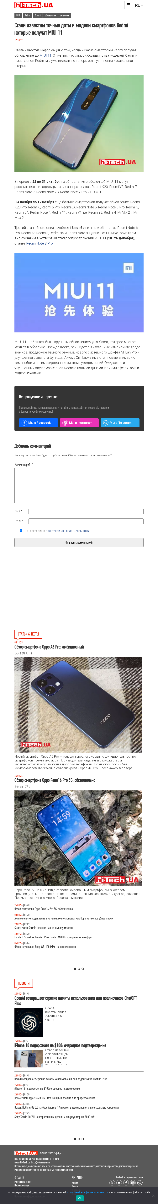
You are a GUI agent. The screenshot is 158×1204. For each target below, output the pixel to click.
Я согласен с (58, 531)
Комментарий (23, 464)
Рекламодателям (22, 1182)
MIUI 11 (45, 55)
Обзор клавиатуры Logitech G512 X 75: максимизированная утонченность (55, 928)
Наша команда (21, 1185)
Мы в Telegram (121, 423)
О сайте (19, 1177)
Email (18, 521)
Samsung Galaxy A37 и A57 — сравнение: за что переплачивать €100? (53, 947)
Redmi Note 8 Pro (39, 243)
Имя (18, 511)
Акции (75, 1182)
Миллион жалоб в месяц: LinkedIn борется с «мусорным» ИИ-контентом (55, 1117)
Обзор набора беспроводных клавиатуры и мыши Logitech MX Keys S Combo (57, 909)
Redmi (27, 15)
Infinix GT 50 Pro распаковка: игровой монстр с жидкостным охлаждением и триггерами (64, 937)
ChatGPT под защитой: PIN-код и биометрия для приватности (48, 1079)
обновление (50, 15)
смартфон (64, 15)
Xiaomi (38, 15)
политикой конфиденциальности (68, 531)
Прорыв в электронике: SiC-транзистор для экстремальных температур (54, 1098)
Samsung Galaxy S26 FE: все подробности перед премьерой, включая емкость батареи (62, 1107)
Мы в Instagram (80, 423)
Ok (80, 1198)
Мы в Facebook (39, 423)
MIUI (18, 15)
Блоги (75, 1186)
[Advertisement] (50, 597)
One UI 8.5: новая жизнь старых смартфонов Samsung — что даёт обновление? (59, 918)
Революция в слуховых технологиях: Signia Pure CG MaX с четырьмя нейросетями (59, 1089)
